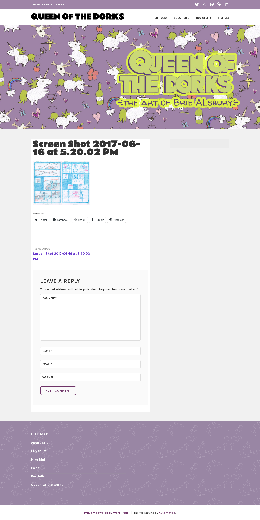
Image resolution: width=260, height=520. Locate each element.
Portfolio (160, 18)
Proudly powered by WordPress (106, 512)
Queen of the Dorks (77, 17)
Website (48, 377)
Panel (36, 468)
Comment (49, 298)
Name (47, 351)
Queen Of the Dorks (47, 485)
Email (47, 364)
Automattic (167, 512)
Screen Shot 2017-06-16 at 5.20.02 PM (61, 254)
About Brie (181, 18)
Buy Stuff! (203, 18)
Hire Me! (223, 18)
